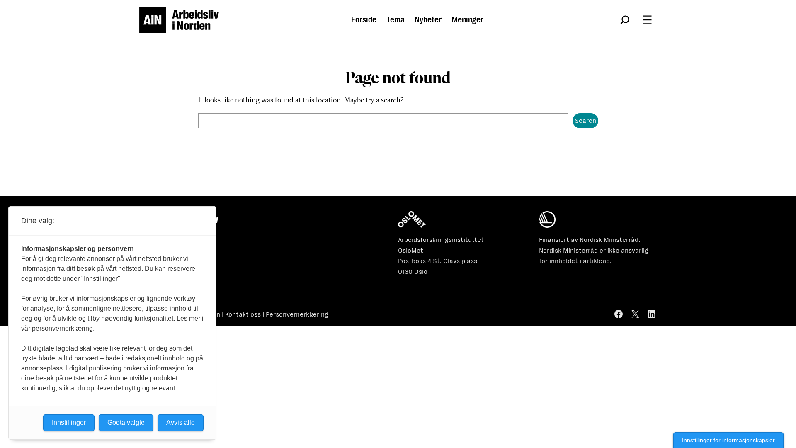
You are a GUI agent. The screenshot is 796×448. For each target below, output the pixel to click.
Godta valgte (126, 422)
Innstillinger (69, 422)
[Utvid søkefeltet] (624, 19)
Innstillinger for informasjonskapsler (728, 440)
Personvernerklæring (297, 314)
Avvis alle (180, 422)
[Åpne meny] (647, 19)
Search (585, 120)
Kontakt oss (243, 314)
